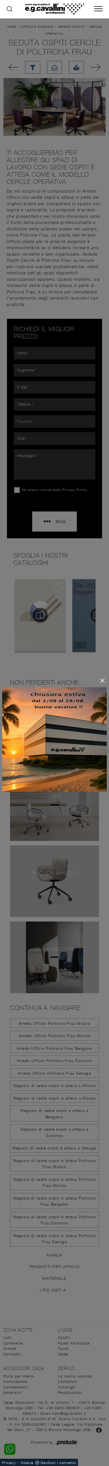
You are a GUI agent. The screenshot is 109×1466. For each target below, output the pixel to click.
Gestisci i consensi (58, 1462)
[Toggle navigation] (98, 9)
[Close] (102, 680)
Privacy (9, 1462)
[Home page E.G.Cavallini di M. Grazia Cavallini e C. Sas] (54, 9)
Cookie (27, 1462)
